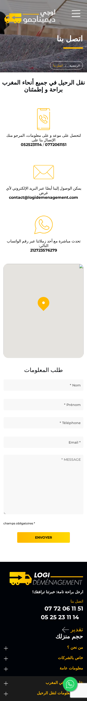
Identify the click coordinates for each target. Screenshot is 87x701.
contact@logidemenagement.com (43, 197)
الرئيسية (75, 65)
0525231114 (31, 144)
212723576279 (43, 250)
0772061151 (55, 144)
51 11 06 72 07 (63, 608)
